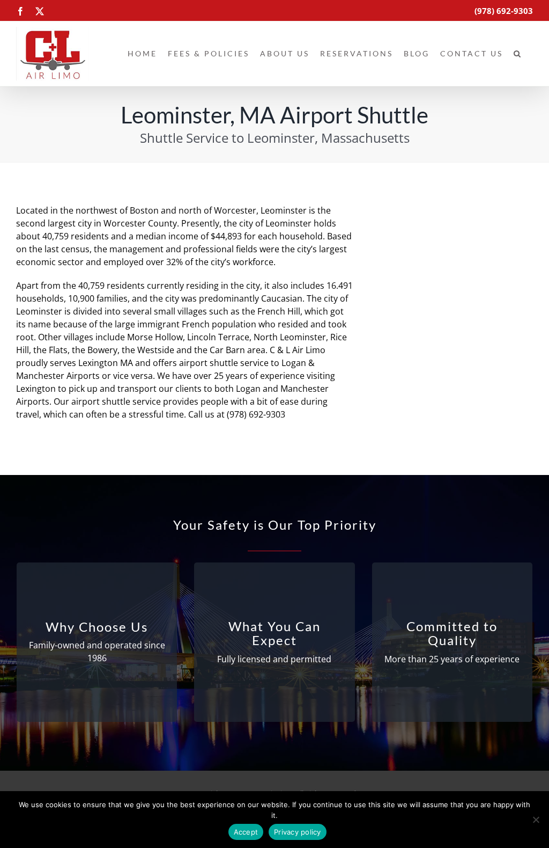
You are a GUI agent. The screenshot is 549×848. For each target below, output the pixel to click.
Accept (246, 832)
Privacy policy (297, 832)
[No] (535, 819)
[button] (518, 53)
